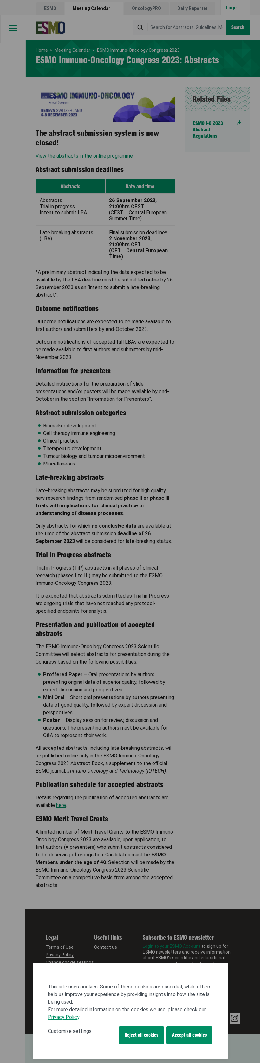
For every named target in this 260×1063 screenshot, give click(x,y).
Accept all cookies (189, 1035)
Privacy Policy (63, 1017)
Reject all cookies (141, 1035)
